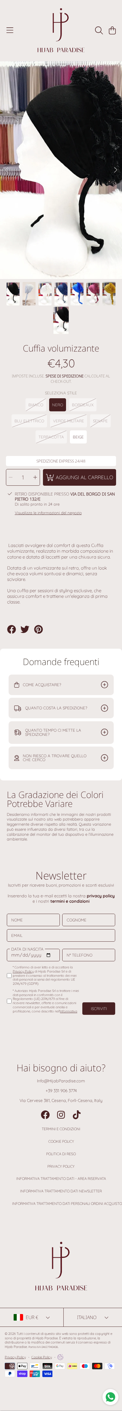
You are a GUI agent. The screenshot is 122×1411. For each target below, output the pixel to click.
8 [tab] (92, 263)
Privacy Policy (61, 1166)
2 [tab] (39, 263)
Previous (6, 170)
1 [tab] (30, 263)
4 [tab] (57, 263)
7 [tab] (83, 263)
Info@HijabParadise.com (61, 1081)
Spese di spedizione (65, 376)
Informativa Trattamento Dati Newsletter (61, 1191)
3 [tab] (48, 263)
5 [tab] (65, 263)
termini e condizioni (69, 901)
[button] (10, 30)
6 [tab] (74, 263)
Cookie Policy (61, 1141)
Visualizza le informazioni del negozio (48, 512)
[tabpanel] (61, 170)
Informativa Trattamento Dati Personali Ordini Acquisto (67, 1203)
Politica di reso (61, 1154)
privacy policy (101, 896)
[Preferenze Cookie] (60, 1357)
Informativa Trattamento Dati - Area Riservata (61, 1178)
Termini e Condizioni (61, 1129)
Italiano (87, 1317)
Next (116, 170)
